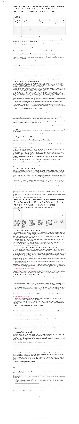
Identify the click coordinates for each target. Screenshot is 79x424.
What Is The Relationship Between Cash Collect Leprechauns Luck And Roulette (29, 48)
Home (54, 2)
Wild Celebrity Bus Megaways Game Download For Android (23, 268)
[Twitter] (39, 401)
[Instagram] (42, 401)
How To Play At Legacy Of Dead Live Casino (21, 281)
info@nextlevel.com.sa (56, 413)
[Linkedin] (36, 401)
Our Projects (64, 2)
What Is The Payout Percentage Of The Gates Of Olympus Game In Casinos (26, 245)
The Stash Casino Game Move (20, 189)
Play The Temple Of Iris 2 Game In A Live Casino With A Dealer (24, 134)
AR (74, 2)
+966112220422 (22, 413)
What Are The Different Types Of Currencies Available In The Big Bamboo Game (27, 60)
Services (58, 2)
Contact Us (70, 2)
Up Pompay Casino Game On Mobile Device (21, 296)
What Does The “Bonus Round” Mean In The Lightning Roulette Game (27, 383)
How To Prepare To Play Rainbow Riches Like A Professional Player (25, 147)
